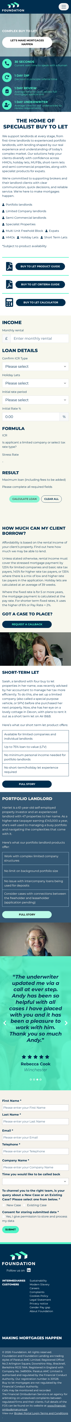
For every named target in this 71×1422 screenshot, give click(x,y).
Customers (10, 1284)
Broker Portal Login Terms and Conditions (41, 1413)
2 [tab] (34, 1079)
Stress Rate (10, 454)
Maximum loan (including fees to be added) (34, 479)
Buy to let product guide (40, 266)
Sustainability (38, 1280)
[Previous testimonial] (4, 1023)
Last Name (11, 1114)
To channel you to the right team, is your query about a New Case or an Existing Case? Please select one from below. (33, 1195)
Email (7, 1130)
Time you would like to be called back (31, 1174)
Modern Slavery (40, 1284)
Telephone (11, 1144)
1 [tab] (31, 1079)
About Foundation (41, 1311)
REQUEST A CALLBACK (27, 624)
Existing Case (37, 1205)
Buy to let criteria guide (40, 284)
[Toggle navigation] (64, 6)
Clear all (51, 499)
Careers (34, 1288)
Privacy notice (39, 1303)
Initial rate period (14, 392)
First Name (11, 1100)
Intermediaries (13, 1280)
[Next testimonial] (66, 1023)
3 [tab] (37, 1079)
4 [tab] (41, 1079)
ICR (4, 435)
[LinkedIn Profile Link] (29, 1270)
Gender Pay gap (40, 1307)
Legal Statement (40, 1299)
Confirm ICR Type (15, 358)
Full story (27, 784)
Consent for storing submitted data (30, 1212)
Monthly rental (13, 330)
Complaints (37, 1292)
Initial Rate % (11, 408)
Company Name (15, 1160)
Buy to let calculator (40, 302)
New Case (14, 1205)
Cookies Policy (39, 1296)
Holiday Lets (11, 375)
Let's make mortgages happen (27, 42)
